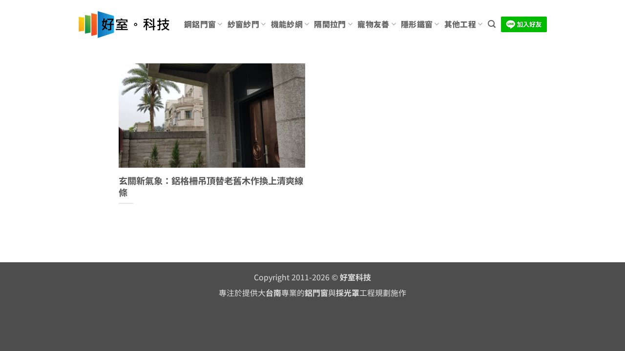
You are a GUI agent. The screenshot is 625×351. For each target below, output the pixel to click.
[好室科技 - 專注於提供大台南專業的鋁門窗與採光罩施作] (123, 25)
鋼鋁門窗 (200, 24)
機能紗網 (287, 24)
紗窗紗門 (243, 24)
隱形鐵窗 (417, 24)
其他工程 (460, 24)
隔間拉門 (330, 24)
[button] (492, 24)
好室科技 (355, 277)
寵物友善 (373, 24)
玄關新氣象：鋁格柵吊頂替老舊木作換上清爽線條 (211, 186)
